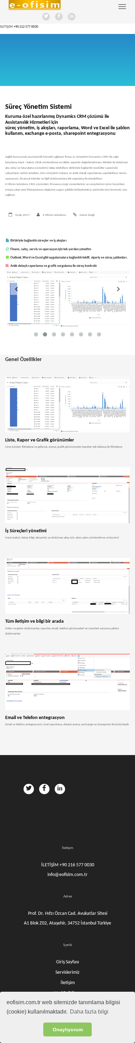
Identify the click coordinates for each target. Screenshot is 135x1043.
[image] (67, 404)
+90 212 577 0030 (26, 27)
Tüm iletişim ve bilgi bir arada (34, 621)
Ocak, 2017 (22, 215)
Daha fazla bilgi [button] (89, 1012)
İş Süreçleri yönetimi (25, 531)
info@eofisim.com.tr (67, 874)
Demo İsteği (86, 215)
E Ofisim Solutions (54, 215)
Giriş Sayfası (67, 962)
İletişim (68, 982)
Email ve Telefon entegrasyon (35, 717)
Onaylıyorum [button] (68, 1029)
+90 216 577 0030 (77, 865)
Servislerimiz (67, 972)
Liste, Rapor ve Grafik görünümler (39, 440)
